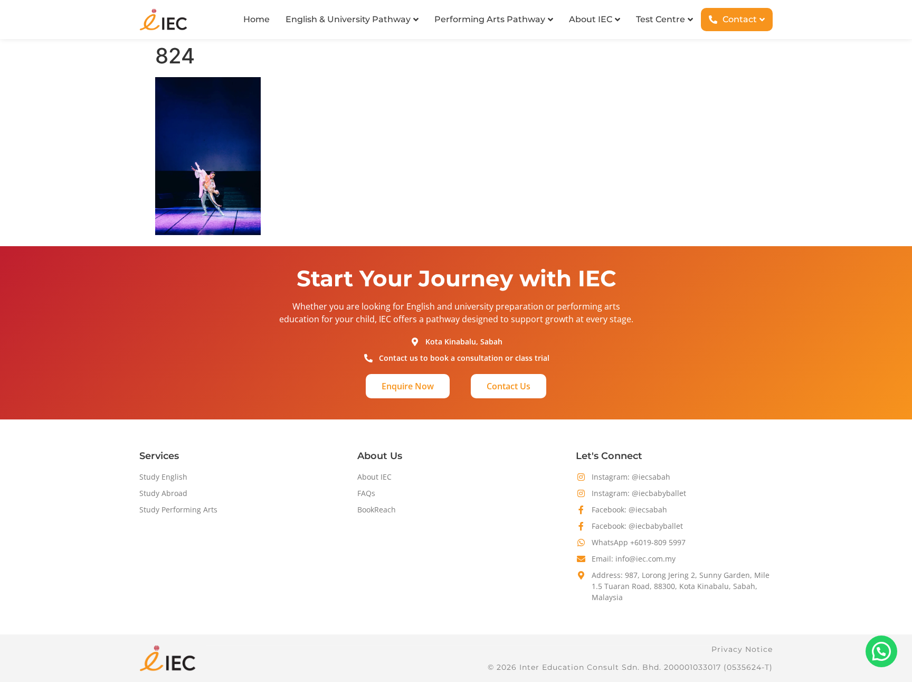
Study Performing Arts (178, 510)
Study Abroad (163, 493)
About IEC (374, 477)
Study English (163, 477)
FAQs (366, 493)
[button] (881, 651)
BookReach (376, 510)
